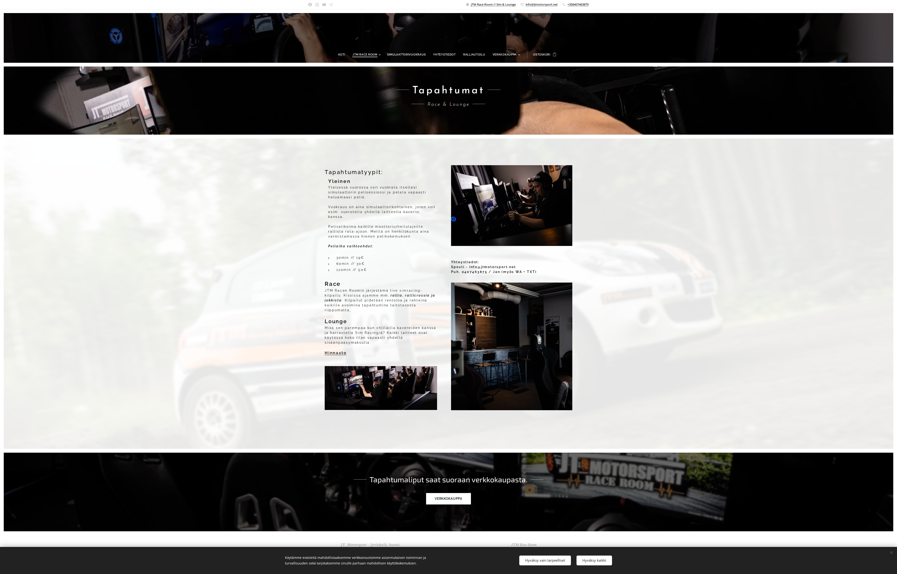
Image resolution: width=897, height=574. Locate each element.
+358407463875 (578, 4)
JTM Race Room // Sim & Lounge (493, 4)
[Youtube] (324, 5)
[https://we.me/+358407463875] (331, 5)
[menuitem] (343, 54)
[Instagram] (317, 5)
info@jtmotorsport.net (542, 4)
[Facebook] (310, 5)
